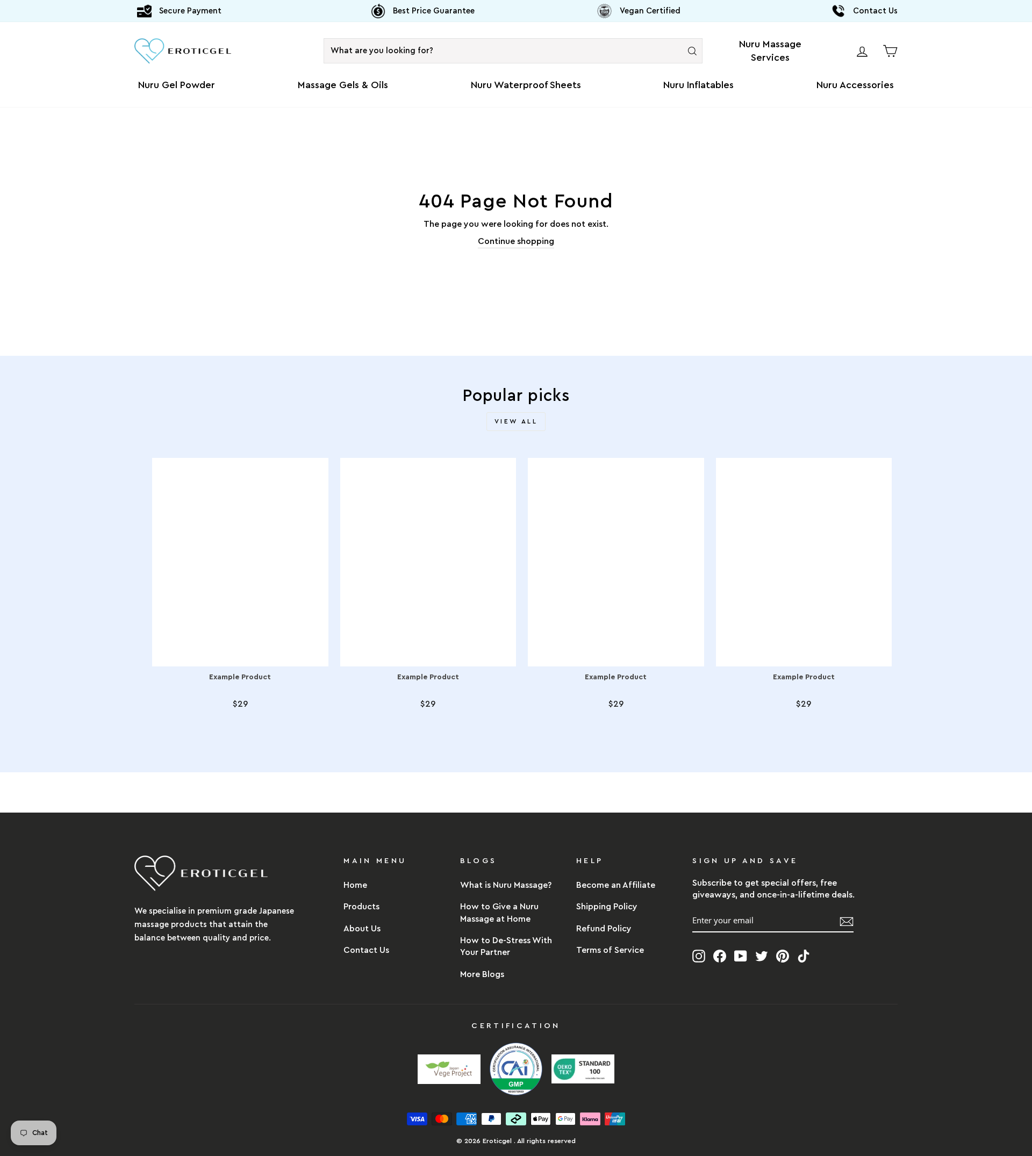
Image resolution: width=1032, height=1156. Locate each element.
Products (361, 906)
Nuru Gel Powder (176, 85)
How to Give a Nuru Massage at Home (499, 912)
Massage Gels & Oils (343, 85)
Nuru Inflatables (698, 85)
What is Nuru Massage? (505, 885)
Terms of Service (610, 950)
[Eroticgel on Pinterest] (782, 956)
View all (516, 421)
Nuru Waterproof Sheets (526, 85)
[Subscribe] (847, 921)
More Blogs (482, 974)
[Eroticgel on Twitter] (761, 956)
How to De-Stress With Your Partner (506, 946)
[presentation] (692, 51)
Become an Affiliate (615, 885)
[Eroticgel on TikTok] (803, 956)
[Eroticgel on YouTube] (740, 956)
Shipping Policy (606, 906)
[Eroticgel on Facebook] (719, 956)
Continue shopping (516, 241)
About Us (362, 928)
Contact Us (366, 950)
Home (355, 885)
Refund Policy (604, 928)
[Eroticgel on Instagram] (698, 956)
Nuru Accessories (855, 85)
